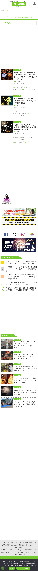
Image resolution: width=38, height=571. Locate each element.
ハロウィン (27, 87)
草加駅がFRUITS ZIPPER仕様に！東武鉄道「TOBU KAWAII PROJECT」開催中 (21, 289)
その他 (17, 105)
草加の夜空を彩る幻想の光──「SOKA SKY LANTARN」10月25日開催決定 (25, 100)
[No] (36, 565)
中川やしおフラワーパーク (21, 139)
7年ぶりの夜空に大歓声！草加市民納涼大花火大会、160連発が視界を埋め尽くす (25, 392)
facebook (6, 234)
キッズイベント (19, 81)
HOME (3, 10)
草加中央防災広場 (19, 116)
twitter (15, 234)
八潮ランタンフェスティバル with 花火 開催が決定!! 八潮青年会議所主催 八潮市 (25, 127)
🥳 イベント (10, 10)
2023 (16, 137)
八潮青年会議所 (19, 142)
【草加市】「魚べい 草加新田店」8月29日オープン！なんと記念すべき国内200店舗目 (21, 269)
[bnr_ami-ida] (7, 205)
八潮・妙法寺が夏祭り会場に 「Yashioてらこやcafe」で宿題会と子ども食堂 (25, 368)
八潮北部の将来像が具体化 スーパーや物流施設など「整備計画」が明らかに (21, 283)
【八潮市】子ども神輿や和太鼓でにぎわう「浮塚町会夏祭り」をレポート (24, 404)
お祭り (17, 131)
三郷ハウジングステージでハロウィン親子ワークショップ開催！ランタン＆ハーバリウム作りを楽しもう (25, 75)
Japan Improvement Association (23, 111)
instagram (23, 234)
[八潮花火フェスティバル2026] (19, 251)
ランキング (34, 3)
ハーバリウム (18, 87)
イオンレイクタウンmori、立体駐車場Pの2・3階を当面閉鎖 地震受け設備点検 (21, 262)
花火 (27, 142)
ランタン (18, 10)
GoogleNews (32, 234)
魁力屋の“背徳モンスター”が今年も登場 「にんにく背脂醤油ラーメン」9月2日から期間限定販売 (21, 277)
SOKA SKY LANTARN (20, 113)
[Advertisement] (19, 47)
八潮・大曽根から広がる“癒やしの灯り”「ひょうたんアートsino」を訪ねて (25, 380)
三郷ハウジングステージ (29, 89)
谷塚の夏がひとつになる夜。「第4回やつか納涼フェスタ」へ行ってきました (25, 356)
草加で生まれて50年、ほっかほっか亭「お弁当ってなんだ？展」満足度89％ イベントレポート (25, 345)
